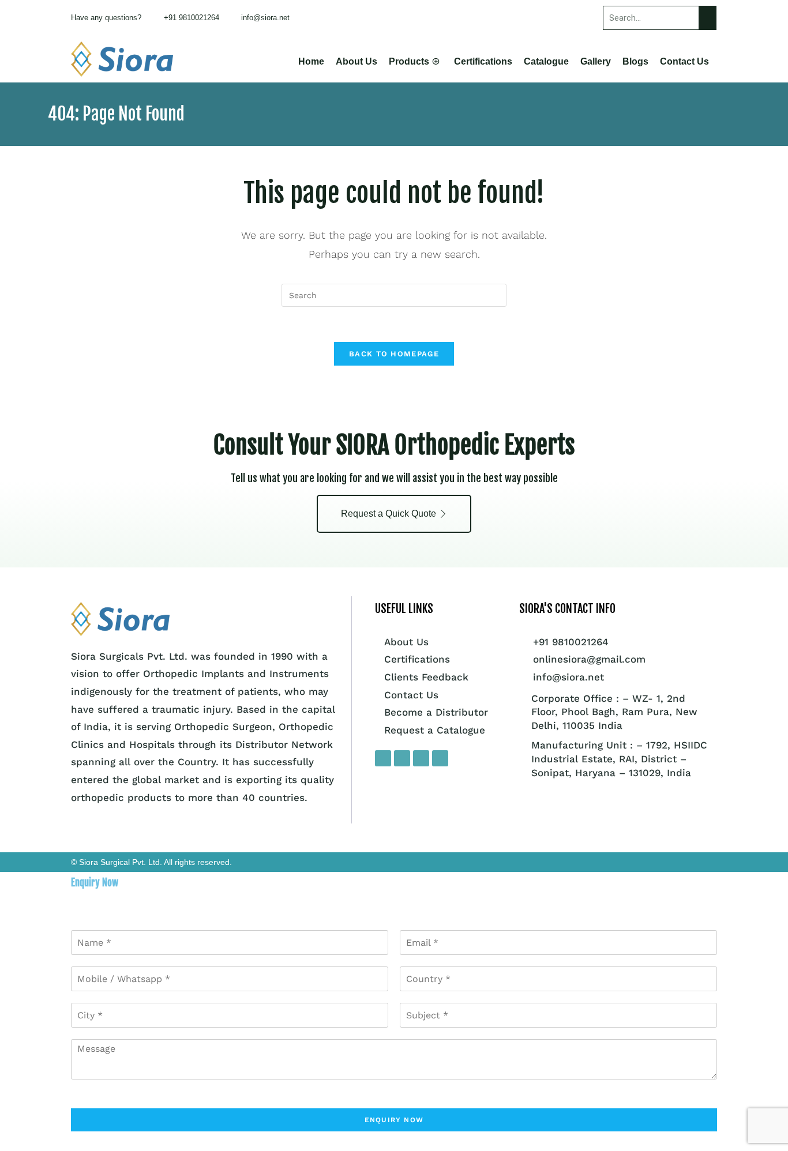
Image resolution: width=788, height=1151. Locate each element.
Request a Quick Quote (388, 513)
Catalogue (546, 61)
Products (409, 61)
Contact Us (684, 61)
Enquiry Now (394, 1120)
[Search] (707, 17)
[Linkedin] (440, 758)
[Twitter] (421, 758)
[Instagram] (402, 758)
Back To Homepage (394, 353)
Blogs (635, 61)
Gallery (595, 61)
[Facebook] (383, 758)
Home (311, 61)
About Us (356, 61)
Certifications (483, 61)
